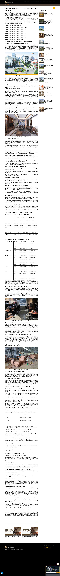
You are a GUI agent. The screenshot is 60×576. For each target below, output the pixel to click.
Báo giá (8, 4)
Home (5, 4)
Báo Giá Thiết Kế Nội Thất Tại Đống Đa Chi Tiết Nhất (12, 536)
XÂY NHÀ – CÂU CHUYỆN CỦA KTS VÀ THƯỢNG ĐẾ (48, 87)
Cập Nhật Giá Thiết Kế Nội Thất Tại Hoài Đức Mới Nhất (29, 536)
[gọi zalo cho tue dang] (2, 573)
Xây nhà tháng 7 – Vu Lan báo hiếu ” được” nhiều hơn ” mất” (48, 29)
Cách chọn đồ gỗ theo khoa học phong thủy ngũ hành (48, 35)
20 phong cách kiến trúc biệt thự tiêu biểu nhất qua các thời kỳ (48, 42)
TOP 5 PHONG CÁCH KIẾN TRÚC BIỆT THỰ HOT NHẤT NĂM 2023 (48, 48)
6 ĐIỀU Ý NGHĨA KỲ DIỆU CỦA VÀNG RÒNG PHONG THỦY (48, 14)
